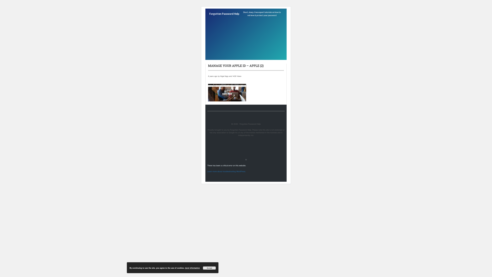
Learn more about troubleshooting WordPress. (226, 171)
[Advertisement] (246, 38)
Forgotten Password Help (224, 13)
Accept (209, 268)
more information (192, 268)
